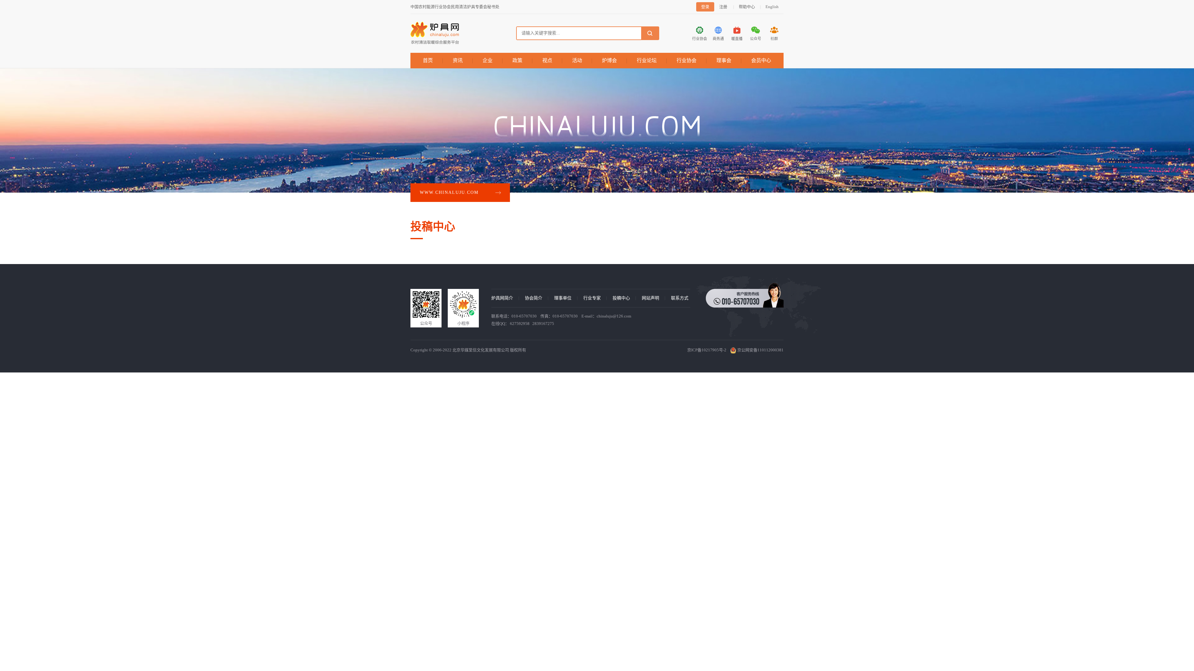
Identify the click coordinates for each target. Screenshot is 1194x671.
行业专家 (592, 298)
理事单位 (563, 298)
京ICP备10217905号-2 (706, 350)
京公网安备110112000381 (760, 350)
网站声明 (650, 298)
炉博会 (609, 60)
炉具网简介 (502, 298)
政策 (517, 60)
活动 (577, 60)
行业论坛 (647, 60)
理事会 (723, 60)
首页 (428, 60)
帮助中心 (747, 6)
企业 (488, 60)
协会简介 (533, 298)
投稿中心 (621, 298)
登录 (705, 6)
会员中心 (761, 60)
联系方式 (679, 298)
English (772, 6)
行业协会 (686, 60)
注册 (723, 6)
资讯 (458, 60)
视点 (547, 60)
